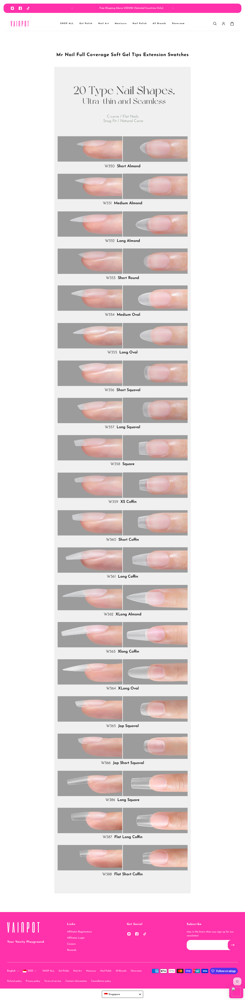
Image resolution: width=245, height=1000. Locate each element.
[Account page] (223, 24)
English (11, 971)
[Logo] (20, 24)
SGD (30, 971)
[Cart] (232, 24)
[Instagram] (12, 8)
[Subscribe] (233, 945)
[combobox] (122, 994)
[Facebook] (20, 8)
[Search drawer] (215, 24)
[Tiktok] (28, 8)
